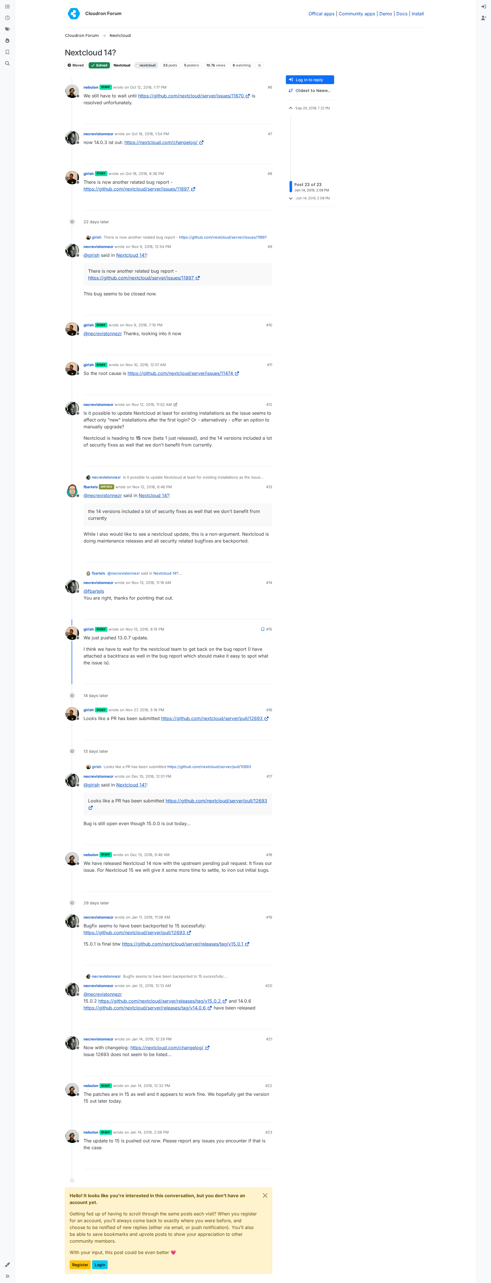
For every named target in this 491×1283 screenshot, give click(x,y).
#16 (269, 710)
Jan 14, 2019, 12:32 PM (150, 1085)
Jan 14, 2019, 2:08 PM (149, 1132)
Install (418, 13)
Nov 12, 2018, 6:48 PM (152, 487)
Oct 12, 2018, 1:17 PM (148, 87)
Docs (401, 13)
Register (80, 1264)
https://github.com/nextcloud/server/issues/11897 (136, 189)
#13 (269, 487)
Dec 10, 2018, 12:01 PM (151, 776)
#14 (269, 582)
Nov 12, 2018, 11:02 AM (152, 404)
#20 (268, 985)
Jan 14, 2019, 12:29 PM (152, 1039)
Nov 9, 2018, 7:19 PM (144, 325)
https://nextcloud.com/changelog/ (160, 142)
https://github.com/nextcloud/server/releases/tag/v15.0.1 (182, 944)
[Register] (483, 18)
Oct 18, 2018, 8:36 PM (145, 173)
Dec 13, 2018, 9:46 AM (150, 854)
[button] (7, 1264)
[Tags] (7, 29)
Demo (385, 13)
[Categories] (7, 6)
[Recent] (7, 18)
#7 (270, 134)
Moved (78, 65)
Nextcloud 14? (131, 255)
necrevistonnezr (98, 134)
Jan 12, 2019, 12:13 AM (151, 985)
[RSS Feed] (259, 65)
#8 (270, 173)
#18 (269, 854)
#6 (270, 87)
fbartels (91, 487)
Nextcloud (122, 65)
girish (89, 173)
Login (100, 1264)
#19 (269, 917)
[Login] (483, 6)
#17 (269, 776)
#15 (269, 629)
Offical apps (321, 13)
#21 (269, 1039)
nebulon (91, 87)
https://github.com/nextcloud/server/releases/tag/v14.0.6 (145, 1008)
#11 (269, 364)
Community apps (357, 13)
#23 (268, 1132)
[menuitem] (483, 6)
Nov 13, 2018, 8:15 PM (145, 629)
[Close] (265, 1195)
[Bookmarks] (7, 52)
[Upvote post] (258, 117)
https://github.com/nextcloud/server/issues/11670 (191, 96)
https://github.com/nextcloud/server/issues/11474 (180, 373)
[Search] (7, 63)
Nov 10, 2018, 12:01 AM (146, 364)
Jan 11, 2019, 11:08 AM (151, 917)
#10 (269, 325)
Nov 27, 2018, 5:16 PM (145, 710)
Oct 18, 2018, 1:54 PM (150, 134)
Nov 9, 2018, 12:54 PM (151, 246)
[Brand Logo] (74, 13)
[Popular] (7, 40)
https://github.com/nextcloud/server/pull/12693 (212, 718)
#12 (269, 404)
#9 (270, 246)
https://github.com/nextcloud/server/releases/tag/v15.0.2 (159, 1001)
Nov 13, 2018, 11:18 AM (151, 582)
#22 (268, 1085)
